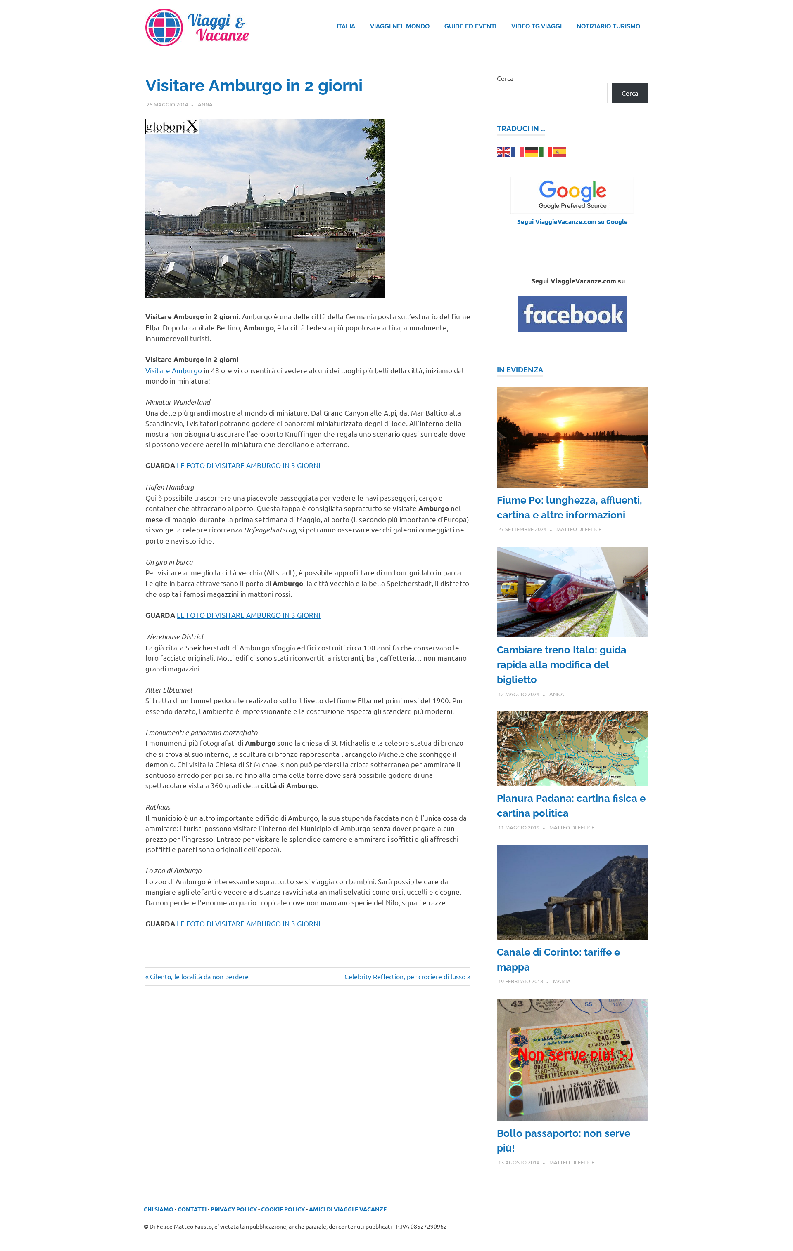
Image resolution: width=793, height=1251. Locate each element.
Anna (205, 104)
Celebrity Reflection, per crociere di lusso (404, 976)
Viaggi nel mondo (400, 26)
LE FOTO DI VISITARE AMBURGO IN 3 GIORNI (249, 465)
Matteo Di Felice (578, 528)
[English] (504, 150)
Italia (346, 26)
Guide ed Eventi (470, 26)
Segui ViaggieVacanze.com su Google (572, 221)
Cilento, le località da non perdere (199, 976)
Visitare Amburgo (173, 370)
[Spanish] (560, 150)
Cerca (505, 78)
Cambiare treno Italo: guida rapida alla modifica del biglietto (562, 665)
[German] (532, 150)
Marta (562, 981)
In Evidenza (520, 369)
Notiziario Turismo (608, 26)
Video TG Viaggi (536, 26)
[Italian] (546, 150)
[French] (518, 150)
